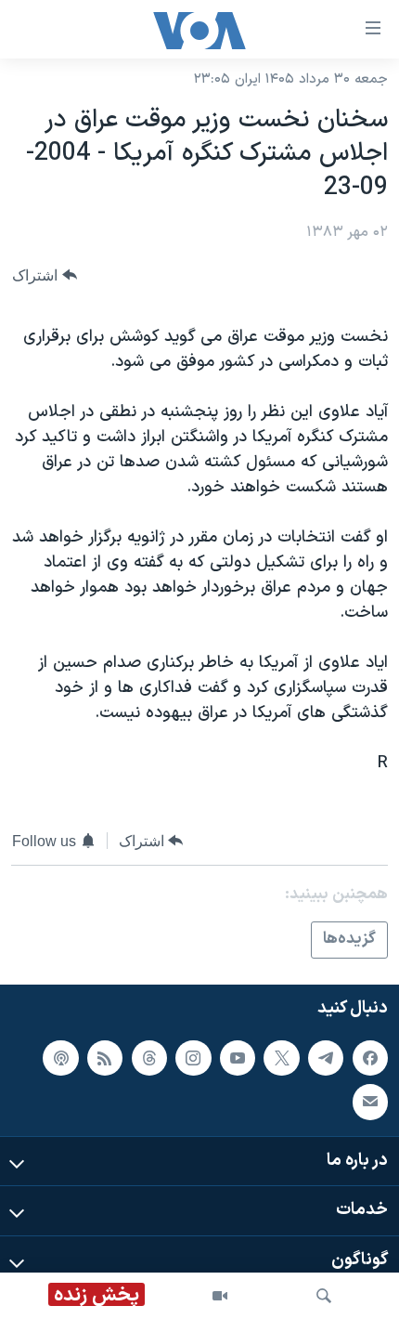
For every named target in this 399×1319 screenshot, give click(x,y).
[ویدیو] (220, 1296)
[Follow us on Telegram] (325, 1057)
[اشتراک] (370, 1101)
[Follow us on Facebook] (370, 1057)
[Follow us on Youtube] (237, 1057)
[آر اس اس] (104, 1057)
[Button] (44, 275)
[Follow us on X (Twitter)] (281, 1057)
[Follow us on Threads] (149, 1057)
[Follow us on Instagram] (193, 1057)
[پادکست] (60, 1057)
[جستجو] (324, 1296)
